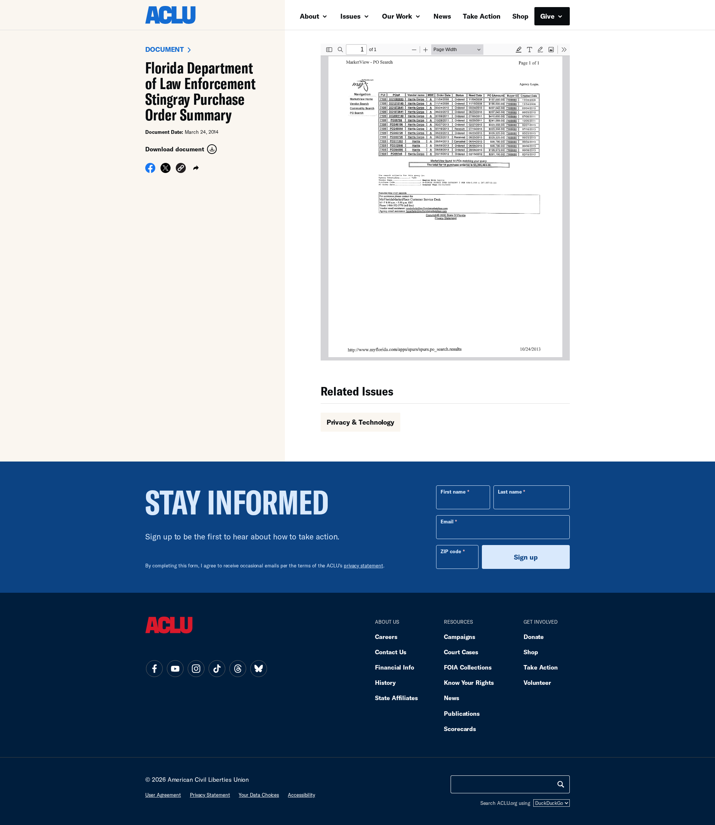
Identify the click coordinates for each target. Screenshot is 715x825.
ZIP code (451, 551)
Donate (534, 636)
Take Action (481, 16)
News (442, 16)
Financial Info (394, 667)
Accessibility (301, 795)
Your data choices (259, 795)
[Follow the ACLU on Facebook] (154, 668)
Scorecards (460, 728)
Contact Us (390, 651)
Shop (520, 16)
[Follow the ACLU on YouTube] (175, 668)
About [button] (310, 16)
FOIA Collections (468, 667)
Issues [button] (351, 16)
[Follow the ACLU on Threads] (238, 668)
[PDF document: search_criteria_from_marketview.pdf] (445, 202)
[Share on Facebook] (150, 170)
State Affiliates (396, 697)
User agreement (163, 795)
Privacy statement (210, 795)
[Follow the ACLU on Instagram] (196, 668)
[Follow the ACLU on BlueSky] (258, 668)
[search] (561, 784)
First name (453, 492)
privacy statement (363, 566)
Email (447, 522)
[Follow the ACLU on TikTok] (217, 668)
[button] (181, 169)
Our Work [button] (398, 16)
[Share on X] (166, 170)
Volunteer (537, 682)
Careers (386, 636)
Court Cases (461, 651)
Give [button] (548, 16)
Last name (510, 492)
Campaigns (459, 636)
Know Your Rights (469, 682)
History (385, 682)
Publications (462, 713)
